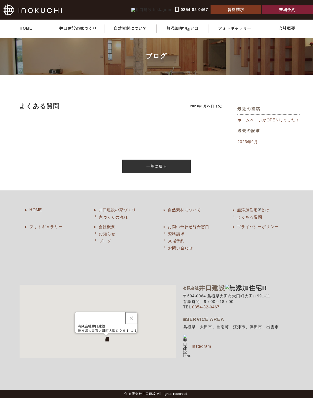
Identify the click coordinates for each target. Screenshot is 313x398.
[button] (106, 338)
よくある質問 (249, 217)
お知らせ (107, 234)
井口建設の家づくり (78, 28)
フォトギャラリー (234, 28)
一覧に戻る (156, 166)
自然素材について (130, 28)
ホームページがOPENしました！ (268, 120)
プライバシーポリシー (258, 227)
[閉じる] (131, 318)
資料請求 (176, 234)
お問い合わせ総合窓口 (188, 227)
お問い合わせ (180, 248)
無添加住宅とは (183, 29)
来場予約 (176, 241)
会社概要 (287, 28)
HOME (26, 28)
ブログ (105, 241)
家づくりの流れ (113, 217)
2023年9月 (247, 142)
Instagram (201, 346)
